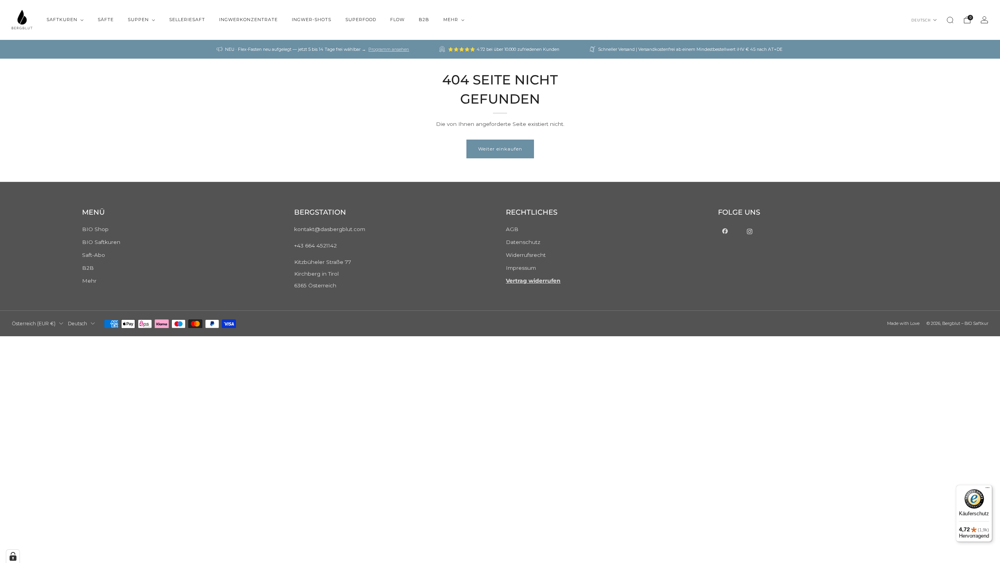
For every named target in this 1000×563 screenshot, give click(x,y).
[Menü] (987, 489)
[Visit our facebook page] (726, 232)
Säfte (106, 19)
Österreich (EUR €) (33, 323)
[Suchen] (950, 20)
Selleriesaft (187, 19)
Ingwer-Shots (311, 19)
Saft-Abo (93, 255)
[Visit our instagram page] (750, 232)
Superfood (360, 19)
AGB (512, 229)
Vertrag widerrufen (533, 281)
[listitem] (313, 49)
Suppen (138, 19)
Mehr (450, 19)
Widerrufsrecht (526, 255)
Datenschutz (523, 242)
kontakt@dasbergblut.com (329, 229)
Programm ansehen (388, 49)
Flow (397, 19)
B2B (424, 19)
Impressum (521, 268)
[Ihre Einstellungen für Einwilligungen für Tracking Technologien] (13, 556)
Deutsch (921, 20)
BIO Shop (95, 229)
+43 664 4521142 (315, 245)
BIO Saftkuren (101, 242)
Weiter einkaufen (500, 149)
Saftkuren (61, 19)
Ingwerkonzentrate (248, 19)
